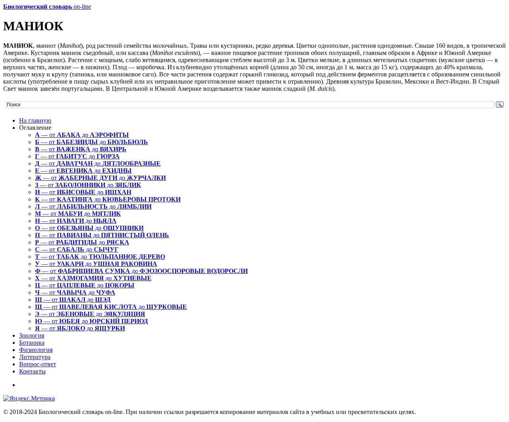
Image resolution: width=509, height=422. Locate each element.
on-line (47, 6)
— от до (82, 134)
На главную (35, 120)
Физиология (35, 349)
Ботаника (32, 342)
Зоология (31, 335)
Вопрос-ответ (37, 364)
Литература (35, 357)
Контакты (32, 371)
